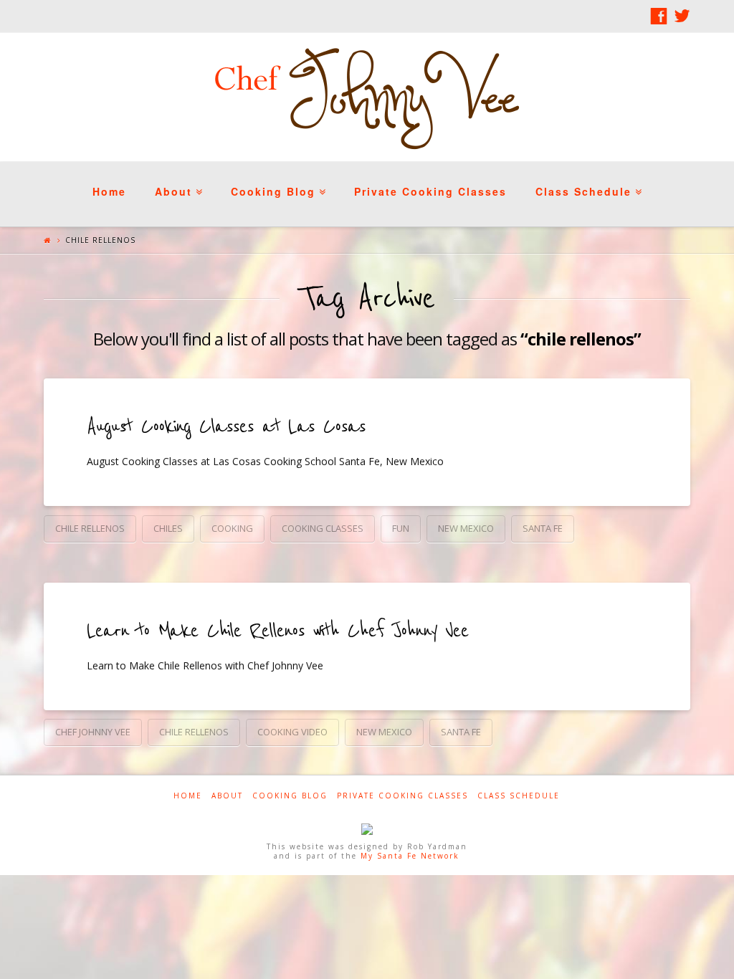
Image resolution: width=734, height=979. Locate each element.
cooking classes (322, 528)
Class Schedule (587, 180)
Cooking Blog (277, 180)
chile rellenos (90, 528)
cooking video (292, 731)
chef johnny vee (92, 731)
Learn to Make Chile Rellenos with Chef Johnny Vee (277, 631)
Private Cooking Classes (430, 191)
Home (109, 191)
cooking (232, 528)
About (177, 180)
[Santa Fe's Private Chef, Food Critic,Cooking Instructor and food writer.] (367, 97)
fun (400, 528)
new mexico (466, 528)
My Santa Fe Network (410, 856)
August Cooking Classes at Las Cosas (226, 426)
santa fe (543, 528)
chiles (168, 528)
